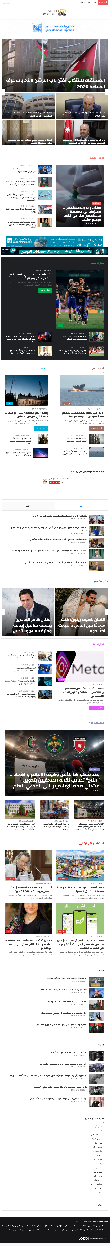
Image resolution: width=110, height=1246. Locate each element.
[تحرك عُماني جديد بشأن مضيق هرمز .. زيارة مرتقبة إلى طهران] (96, 452)
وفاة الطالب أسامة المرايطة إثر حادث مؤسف (67, 1052)
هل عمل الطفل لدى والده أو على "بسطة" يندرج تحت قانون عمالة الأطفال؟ (56, 826)
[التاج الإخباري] (55, 12)
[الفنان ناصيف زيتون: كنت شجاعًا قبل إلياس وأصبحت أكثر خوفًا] (81, 612)
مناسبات (99, 1197)
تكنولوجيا (98, 1155)
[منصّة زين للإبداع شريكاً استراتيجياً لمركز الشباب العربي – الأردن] (96, 519)
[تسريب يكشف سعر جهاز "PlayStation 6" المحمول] (45, 669)
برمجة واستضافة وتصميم (99, 1238)
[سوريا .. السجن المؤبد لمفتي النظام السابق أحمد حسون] (96, 439)
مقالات (99, 1193)
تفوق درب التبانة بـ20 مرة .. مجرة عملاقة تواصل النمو (18, 454)
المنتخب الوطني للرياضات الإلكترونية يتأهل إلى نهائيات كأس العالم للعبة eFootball (21, 339)
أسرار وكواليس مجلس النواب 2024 (21, 1230)
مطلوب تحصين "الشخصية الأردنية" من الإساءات (67, 1001)
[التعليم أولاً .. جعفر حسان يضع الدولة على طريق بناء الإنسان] (96, 1028)
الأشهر (28, 506)
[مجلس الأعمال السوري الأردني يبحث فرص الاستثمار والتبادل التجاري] (96, 543)
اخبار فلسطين (96, 1135)
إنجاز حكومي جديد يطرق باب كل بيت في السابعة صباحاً (63, 1013)
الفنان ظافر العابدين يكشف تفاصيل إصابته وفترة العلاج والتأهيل (32, 625)
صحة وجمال (97, 1172)
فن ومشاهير (97, 1180)
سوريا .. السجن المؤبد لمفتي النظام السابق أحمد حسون (75, 440)
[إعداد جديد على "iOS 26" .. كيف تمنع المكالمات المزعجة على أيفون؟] (45, 182)
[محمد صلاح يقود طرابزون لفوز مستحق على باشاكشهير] (96, 337)
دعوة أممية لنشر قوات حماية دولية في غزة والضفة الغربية (21, 170)
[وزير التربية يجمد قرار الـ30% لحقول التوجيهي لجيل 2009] (82, 106)
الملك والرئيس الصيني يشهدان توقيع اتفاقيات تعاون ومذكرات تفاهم (30, 141)
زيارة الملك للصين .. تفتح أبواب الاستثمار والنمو (67, 978)
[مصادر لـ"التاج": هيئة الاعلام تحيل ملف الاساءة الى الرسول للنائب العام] (28, 106)
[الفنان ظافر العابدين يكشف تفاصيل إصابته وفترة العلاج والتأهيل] (28, 612)
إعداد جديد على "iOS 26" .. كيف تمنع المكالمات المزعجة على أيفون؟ (21, 183)
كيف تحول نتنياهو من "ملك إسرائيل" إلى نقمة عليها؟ (64, 990)
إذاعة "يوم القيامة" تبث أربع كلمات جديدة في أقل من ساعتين (26, 414)
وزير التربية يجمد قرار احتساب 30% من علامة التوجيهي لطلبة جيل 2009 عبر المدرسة (84, 141)
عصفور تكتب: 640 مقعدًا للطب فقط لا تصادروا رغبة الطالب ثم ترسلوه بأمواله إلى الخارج (28, 944)
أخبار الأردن (97, 1126)
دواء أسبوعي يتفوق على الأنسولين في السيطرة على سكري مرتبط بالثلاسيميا (21, 197)
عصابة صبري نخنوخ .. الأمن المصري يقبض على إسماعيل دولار (20, 441)
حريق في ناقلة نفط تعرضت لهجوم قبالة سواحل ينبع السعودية (83, 414)
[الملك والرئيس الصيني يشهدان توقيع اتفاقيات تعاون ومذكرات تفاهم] (28, 133)
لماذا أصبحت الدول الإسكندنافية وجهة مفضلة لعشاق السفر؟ (80, 889)
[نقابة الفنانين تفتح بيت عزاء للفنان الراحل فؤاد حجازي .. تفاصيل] (96, 1090)
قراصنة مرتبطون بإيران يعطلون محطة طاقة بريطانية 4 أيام (20, 682)
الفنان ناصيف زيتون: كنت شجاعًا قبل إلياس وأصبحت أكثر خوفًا (81, 625)
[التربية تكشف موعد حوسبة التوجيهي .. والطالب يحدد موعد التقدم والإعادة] (45, 656)
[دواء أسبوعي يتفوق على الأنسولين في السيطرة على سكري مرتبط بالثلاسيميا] (45, 195)
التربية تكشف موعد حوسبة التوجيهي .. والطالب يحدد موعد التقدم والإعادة (20, 657)
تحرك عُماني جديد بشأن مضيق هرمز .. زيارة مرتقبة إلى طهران (75, 453)
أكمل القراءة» (96, 428)
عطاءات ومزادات (95, 1184)
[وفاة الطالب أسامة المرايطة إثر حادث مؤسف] (96, 1056)
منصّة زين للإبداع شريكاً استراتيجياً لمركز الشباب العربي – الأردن (60, 516)
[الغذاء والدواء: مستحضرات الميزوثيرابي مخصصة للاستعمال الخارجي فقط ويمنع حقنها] (80, 196)
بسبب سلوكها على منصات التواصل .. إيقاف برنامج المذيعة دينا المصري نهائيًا (21, 224)
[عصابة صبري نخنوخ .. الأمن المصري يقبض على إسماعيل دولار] (43, 439)
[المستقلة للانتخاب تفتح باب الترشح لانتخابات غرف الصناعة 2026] (55, 65)
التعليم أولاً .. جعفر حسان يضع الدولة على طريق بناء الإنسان (61, 1024)
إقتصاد (99, 1131)
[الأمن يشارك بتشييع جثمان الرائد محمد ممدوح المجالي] (96, 1067)
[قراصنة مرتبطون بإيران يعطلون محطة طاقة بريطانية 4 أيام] (45, 681)
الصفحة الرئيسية (100, 1230)
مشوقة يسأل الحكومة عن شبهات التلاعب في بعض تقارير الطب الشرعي (56, 562)
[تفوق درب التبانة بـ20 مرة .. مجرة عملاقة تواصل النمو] (40, 453)
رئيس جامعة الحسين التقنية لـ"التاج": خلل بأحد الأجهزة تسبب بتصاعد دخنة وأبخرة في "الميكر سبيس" (20, 826)
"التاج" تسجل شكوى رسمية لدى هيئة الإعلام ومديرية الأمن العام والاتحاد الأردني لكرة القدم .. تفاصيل (89, 826)
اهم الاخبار (98, 1143)
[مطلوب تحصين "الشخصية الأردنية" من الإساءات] (96, 1005)
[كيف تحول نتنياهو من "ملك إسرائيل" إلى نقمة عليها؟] (96, 993)
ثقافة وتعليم (97, 1151)
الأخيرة (81, 506)
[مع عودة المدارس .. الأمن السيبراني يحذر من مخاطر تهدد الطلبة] (45, 694)
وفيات (100, 1205)
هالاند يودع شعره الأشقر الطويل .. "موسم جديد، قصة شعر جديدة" (22, 352)
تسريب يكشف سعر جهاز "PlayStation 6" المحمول (25, 669)
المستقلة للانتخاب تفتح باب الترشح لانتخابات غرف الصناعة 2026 (55, 83)
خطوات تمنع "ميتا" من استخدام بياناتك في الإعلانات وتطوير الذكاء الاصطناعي (83, 692)
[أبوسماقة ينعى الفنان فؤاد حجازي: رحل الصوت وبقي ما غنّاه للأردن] (96, 1102)
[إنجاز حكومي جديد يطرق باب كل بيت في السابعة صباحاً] (96, 1016)
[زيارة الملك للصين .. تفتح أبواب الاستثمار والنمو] (96, 982)
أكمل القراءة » (45, 290)
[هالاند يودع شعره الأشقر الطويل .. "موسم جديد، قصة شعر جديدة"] (45, 351)
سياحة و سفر (97, 1168)
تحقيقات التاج (97, 1147)
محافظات (98, 1188)
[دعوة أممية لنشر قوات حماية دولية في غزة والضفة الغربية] (45, 169)
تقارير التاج (40, 1230)
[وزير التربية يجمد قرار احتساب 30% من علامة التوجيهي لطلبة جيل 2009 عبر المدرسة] (82, 133)
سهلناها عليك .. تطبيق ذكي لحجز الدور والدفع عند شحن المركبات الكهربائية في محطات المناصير (80, 944)
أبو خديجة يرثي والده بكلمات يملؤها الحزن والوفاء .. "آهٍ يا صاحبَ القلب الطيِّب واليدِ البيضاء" (47, 1075)
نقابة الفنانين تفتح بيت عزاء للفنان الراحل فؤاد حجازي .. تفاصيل (60, 1087)
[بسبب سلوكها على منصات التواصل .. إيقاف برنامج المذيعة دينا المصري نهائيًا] (45, 222)
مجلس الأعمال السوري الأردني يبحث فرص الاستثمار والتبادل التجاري (58, 539)
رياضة (100, 1164)
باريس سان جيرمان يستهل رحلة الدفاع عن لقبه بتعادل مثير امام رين (72, 352)
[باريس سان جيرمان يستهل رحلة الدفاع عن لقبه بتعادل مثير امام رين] (96, 351)
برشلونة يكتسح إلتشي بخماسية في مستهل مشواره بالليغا (30, 276)
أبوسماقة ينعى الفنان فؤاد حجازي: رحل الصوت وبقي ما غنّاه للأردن (58, 1099)
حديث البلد (98, 1160)
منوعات (99, 1201)
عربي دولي (98, 1176)
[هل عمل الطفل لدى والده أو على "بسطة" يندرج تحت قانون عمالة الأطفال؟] (54, 809)
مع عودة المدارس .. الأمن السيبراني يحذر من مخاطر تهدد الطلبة (21, 695)
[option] (55, 92)
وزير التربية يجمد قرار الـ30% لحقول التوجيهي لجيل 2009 (84, 114)
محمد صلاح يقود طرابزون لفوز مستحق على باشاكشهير (75, 338)
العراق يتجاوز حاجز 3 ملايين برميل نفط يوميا (21, 210)
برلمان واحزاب (96, 1139)
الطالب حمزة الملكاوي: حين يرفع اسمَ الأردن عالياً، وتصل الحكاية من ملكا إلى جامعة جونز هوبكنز (49, 529)
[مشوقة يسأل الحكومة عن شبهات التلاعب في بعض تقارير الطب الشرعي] (96, 566)
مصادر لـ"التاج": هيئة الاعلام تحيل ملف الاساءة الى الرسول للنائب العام (71, 2)
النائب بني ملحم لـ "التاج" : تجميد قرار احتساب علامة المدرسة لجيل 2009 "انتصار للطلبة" (49, 551)
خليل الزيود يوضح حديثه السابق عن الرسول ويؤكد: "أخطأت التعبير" (31, 889)
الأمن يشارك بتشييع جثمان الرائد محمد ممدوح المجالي (63, 1064)
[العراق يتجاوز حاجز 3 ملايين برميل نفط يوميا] (45, 209)
